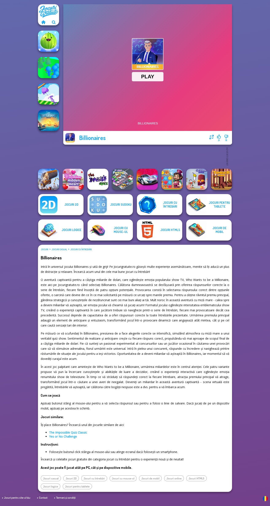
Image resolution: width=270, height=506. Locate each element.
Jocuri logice (50, 486)
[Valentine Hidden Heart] (73, 179)
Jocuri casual (59, 249)
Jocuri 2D (71, 478)
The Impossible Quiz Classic (68, 432)
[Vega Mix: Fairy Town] (172, 179)
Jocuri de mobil (150, 478)
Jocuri (44, 249)
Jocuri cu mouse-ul (123, 478)
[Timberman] (221, 179)
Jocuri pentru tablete (77, 486)
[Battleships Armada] (48, 120)
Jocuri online (174, 478)
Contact (43, 497)
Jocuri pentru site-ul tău (17, 497)
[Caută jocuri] (54, 22)
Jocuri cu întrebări (81, 249)
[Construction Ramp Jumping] (48, 179)
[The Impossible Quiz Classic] (97, 179)
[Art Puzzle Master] (196, 179)
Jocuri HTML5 (196, 478)
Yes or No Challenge (63, 436)
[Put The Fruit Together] (48, 41)
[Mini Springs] (48, 94)
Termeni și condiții (66, 497)
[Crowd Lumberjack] (48, 67)
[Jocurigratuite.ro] (43, 22)
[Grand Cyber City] (147, 179)
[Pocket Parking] (122, 179)
